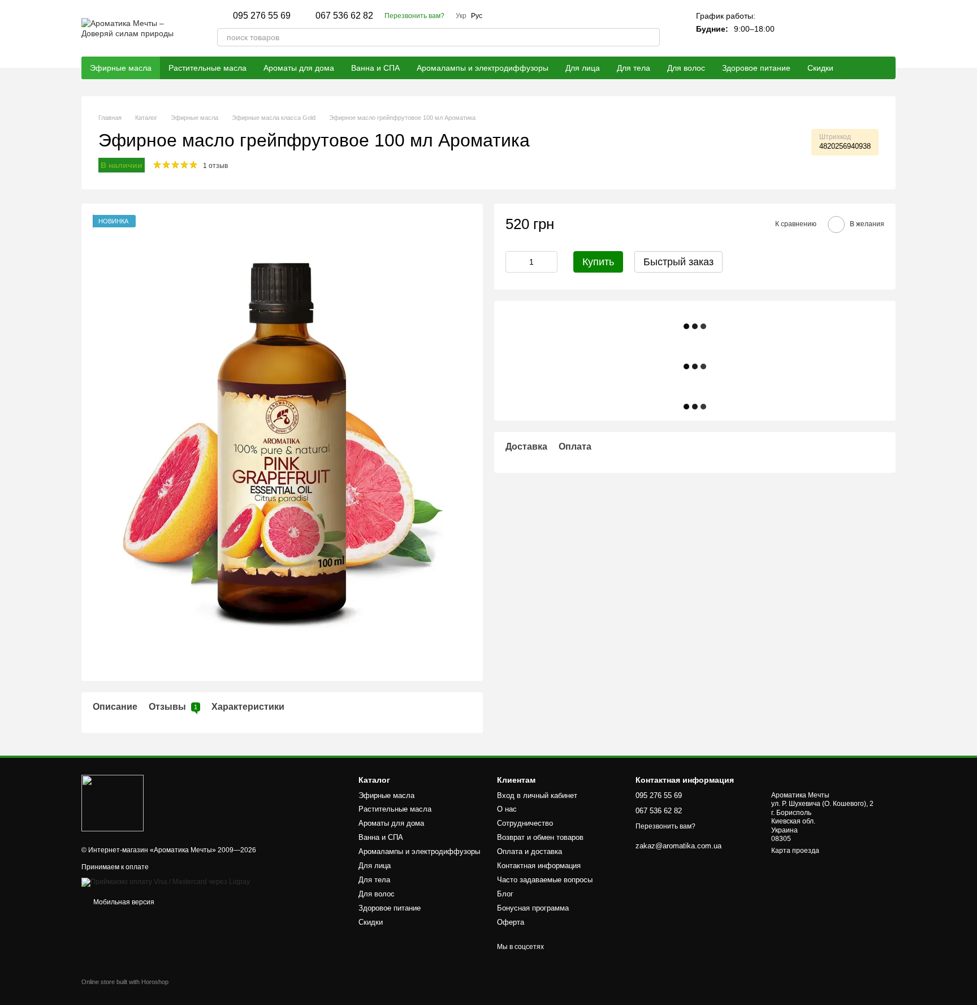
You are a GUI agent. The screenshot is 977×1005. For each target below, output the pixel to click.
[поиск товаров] (651, 37)
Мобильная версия (123, 902)
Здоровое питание (756, 67)
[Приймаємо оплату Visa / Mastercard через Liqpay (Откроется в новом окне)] (165, 882)
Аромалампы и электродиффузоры (482, 67)
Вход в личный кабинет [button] (537, 795)
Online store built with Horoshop (124, 981)
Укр (461, 15)
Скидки (820, 67)
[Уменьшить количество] (514, 262)
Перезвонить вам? (414, 16)
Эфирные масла (121, 67)
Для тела (633, 67)
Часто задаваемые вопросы (545, 879)
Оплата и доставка (529, 851)
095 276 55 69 (262, 15)
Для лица (582, 67)
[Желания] (857, 28)
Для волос (686, 67)
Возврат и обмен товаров (540, 837)
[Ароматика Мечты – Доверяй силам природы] (112, 802)
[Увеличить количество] (549, 262)
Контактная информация (539, 865)
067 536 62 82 (344, 15)
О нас (507, 809)
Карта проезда (795, 851)
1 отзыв (215, 166)
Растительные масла (207, 67)
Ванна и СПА (375, 67)
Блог (505, 894)
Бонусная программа (533, 908)
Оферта (510, 922)
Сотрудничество (525, 823)
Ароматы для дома (298, 67)
